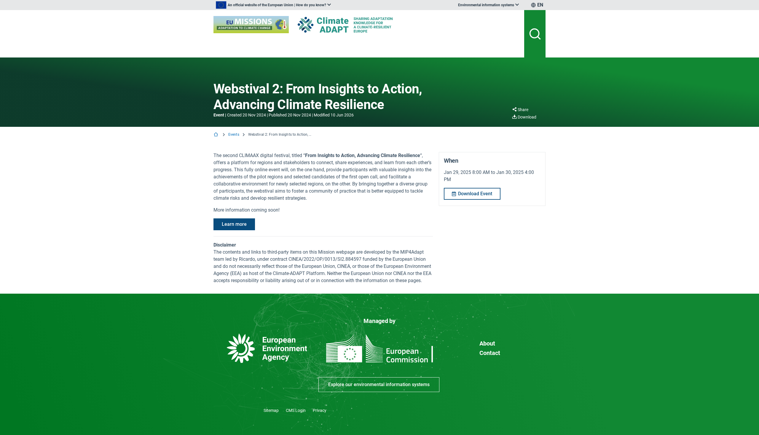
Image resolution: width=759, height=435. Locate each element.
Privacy (319, 410)
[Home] (216, 135)
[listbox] (273, 5)
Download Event (475, 193)
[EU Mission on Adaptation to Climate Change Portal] (251, 24)
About (487, 343)
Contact (489, 352)
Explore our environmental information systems (379, 384)
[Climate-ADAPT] (357, 25)
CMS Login (296, 410)
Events (233, 134)
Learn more (234, 224)
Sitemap (271, 410)
